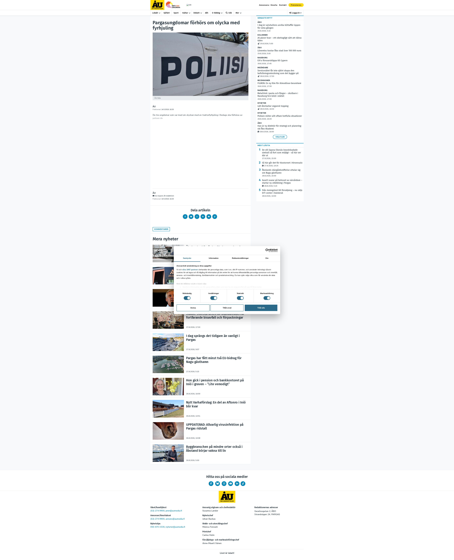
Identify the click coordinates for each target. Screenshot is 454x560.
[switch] (213, 298)
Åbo (260, 22)
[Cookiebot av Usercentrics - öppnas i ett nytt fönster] (267, 250)
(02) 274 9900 (157, 510)
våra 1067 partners (190, 269)
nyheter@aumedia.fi (175, 526)
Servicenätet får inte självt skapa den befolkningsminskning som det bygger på (278, 73)
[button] (295, 13)
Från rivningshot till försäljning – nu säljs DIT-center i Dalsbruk (282, 193)
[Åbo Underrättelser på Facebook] (211, 483)
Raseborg (262, 58)
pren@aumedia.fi (174, 510)
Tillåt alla (261, 308)
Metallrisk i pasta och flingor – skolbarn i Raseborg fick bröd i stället (278, 96)
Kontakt (283, 5)
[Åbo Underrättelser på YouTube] (230, 483)
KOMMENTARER (161, 229)
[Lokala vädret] (187, 5)
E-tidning (216, 13)
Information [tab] (213, 258)
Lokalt (155, 13)
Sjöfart (167, 13)
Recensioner (264, 80)
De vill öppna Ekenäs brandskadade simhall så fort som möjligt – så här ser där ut (281, 154)
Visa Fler (280, 137)
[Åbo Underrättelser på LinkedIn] (237, 483)
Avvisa (193, 308)
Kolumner (263, 35)
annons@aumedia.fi (175, 518)
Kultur (185, 13)
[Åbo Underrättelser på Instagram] (224, 483)
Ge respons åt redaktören (164, 196)
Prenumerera (296, 5)
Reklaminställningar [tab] (240, 258)
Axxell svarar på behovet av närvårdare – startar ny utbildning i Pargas (282, 183)
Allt (206, 13)
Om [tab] (266, 258)
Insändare (263, 68)
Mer (237, 13)
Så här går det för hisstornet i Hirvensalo (282, 164)
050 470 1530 (157, 526)
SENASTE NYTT (265, 18)
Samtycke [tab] (187, 258)
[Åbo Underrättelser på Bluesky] (217, 483)
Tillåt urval (227, 308)
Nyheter (262, 103)
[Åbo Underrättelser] (227, 497)
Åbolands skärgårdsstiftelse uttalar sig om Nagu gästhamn (281, 173)
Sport (176, 13)
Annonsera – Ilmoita (268, 5)
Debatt (197, 13)
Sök (230, 13)
